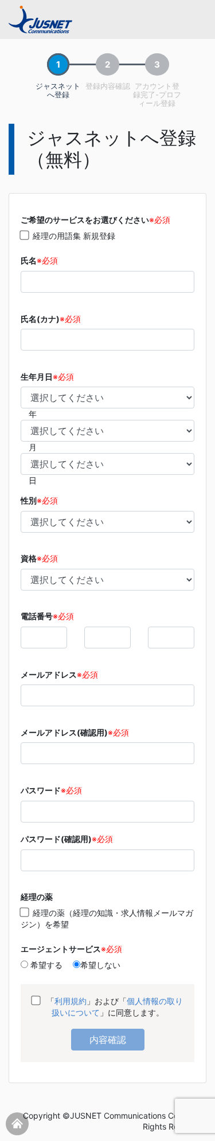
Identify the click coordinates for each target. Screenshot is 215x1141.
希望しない (100, 965)
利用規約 (70, 1001)
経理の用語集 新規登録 (74, 236)
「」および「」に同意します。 (113, 1006)
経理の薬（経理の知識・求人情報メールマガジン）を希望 (107, 918)
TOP (17, 1123)
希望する (45, 965)
